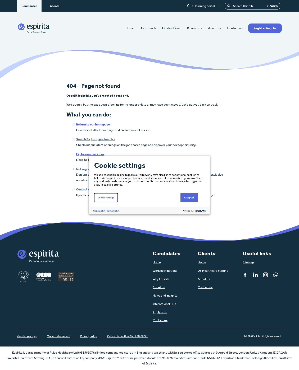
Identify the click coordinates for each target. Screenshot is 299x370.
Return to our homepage (93, 124)
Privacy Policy (113, 210)
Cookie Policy (99, 210)
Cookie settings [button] (106, 197)
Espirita (33, 28)
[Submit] (229, 6)
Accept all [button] (189, 197)
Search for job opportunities (95, 139)
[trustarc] (199, 210)
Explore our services (90, 154)
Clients (55, 6)
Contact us (83, 189)
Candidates (29, 6)
